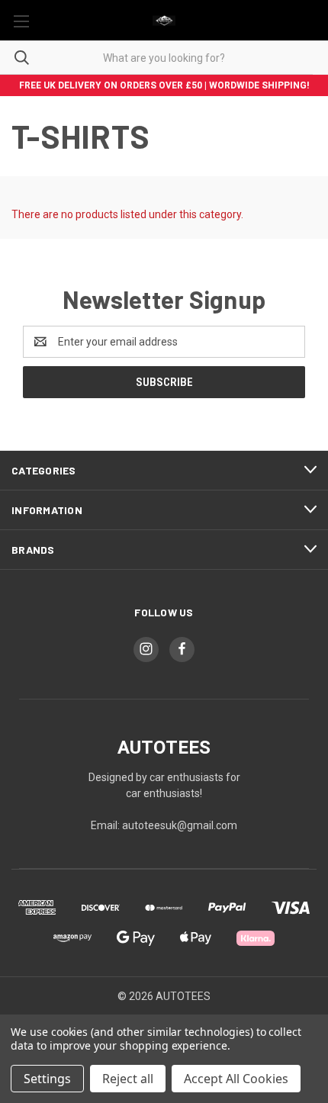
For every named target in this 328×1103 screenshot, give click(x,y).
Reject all (127, 1078)
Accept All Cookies (236, 1078)
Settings (47, 1078)
